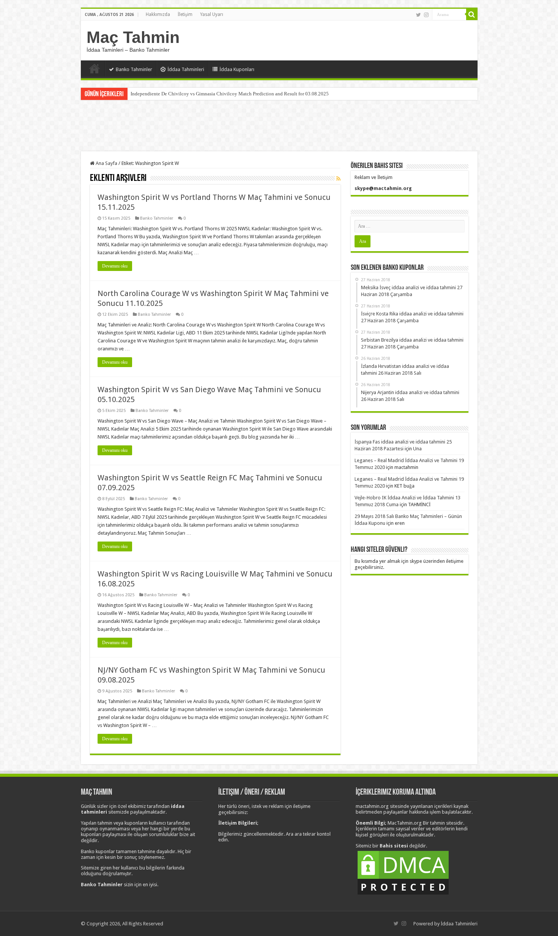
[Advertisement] (279, 126)
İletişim (185, 14)
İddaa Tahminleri (185, 69)
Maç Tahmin (133, 37)
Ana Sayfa (94, 68)
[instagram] (426, 14)
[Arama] (472, 14)
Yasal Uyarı (211, 14)
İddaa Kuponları (236, 69)
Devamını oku (115, 266)
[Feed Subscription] (338, 179)
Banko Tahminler (134, 69)
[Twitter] (418, 14)
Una (417, 448)
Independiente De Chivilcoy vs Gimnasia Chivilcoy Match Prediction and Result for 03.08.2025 (230, 94)
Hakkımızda (158, 14)
